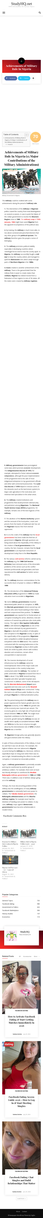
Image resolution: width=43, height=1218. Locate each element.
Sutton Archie (17, 1034)
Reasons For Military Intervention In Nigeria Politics (10, 844)
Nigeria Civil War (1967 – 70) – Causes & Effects (10, 870)
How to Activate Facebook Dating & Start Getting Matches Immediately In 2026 (21, 1021)
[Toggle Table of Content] (25, 135)
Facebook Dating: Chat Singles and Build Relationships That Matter (21, 1180)
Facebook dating (21, 1011)
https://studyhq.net (25, 934)
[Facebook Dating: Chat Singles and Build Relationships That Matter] (21, 1148)
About (18, 1211)
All (20, 956)
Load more (20, 1198)
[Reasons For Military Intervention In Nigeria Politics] (10, 833)
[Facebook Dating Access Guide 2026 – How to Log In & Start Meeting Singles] (21, 1067)
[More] (33, 78)
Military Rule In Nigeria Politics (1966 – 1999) (28, 843)
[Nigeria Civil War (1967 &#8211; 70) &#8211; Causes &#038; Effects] (10, 859)
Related (10, 144)
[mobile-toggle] (3, 13)
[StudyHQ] (11, 936)
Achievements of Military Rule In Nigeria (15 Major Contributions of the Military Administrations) (16, 140)
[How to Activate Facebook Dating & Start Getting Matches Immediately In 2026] (21, 987)
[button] (40, 13)
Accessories (27, 956)
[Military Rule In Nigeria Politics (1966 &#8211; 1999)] (28, 833)
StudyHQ (25, 932)
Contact (24, 1211)
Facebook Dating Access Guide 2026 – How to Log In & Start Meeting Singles (21, 1101)
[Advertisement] (21, 38)
